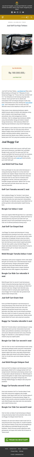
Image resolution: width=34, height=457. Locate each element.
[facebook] (12, 12)
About (19, 448)
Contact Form (13, 448)
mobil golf (19, 158)
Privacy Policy (14, 451)
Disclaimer (25, 448)
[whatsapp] (20, 12)
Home (6, 448)
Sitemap (21, 451)
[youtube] (14, 12)
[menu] (4, 17)
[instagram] (17, 12)
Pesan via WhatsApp (18, 440)
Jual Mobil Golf (21, 91)
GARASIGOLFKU (19, 454)
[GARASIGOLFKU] (17, 3)
